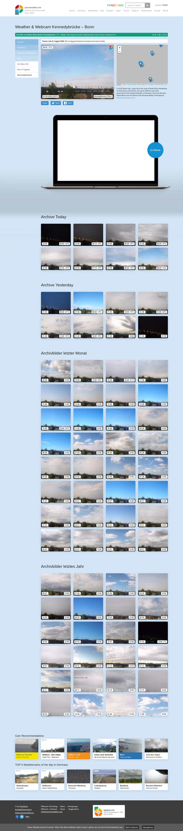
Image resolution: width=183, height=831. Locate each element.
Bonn (19, 58)
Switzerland (93, 11)
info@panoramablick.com (52, 812)
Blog (27, 816)
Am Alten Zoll (22, 64)
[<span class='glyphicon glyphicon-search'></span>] (147, 5)
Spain (118, 11)
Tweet (57, 103)
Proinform (24, 806)
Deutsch (158, 5)
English (165, 5)
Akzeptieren (148, 827)
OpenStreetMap (132, 84)
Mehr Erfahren (132, 827)
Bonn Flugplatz (23, 69)
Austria (72, 11)
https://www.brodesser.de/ (126, 98)
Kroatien (109, 11)
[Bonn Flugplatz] (152, 53)
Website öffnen (101, 150)
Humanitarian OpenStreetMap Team (157, 84)
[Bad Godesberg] (150, 79)
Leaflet (124, 84)
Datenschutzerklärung (24, 813)
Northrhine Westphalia (26, 53)
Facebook (17, 817)
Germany (81, 11)
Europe (157, 11)
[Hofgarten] (140, 64)
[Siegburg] (160, 44)
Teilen (70, 103)
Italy (102, 11)
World (165, 11)
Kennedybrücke (24, 75)
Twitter (22, 817)
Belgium (135, 11)
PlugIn (44, 103)
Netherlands (146, 11)
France (126, 11)
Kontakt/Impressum (23, 810)
